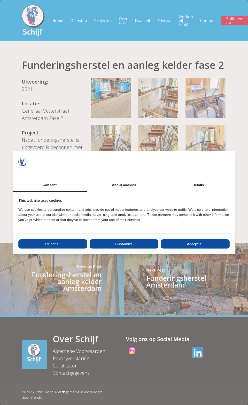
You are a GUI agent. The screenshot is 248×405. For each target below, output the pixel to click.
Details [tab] (198, 185)
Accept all (195, 244)
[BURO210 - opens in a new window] (211, 164)
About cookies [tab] (124, 185)
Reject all (53, 244)
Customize (124, 244)
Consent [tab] (50, 185)
